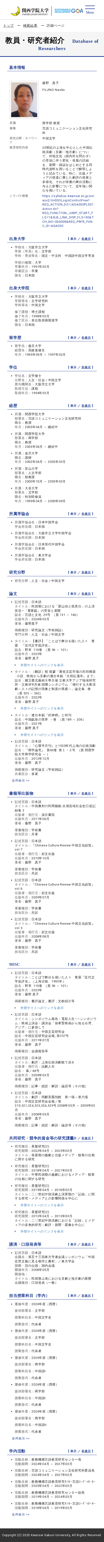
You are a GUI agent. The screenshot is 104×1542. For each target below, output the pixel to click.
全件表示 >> (21, 780)
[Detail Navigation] (90, 10)
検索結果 (30, 25)
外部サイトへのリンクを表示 (42, 665)
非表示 (86, 239)
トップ (8, 25)
